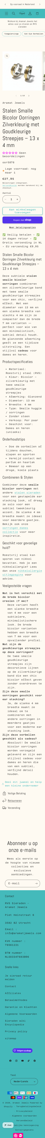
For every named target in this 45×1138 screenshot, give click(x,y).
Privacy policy (16, 1031)
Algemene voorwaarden (24, 1116)
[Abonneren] (36, 883)
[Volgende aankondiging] (40, 4)
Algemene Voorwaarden (21, 1014)
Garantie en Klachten (21, 1007)
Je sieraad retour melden (18, 977)
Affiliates (13, 993)
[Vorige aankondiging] (5, 4)
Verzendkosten (9, 185)
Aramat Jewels (21, 1103)
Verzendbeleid (24, 1121)
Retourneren (15, 800)
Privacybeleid (24, 1111)
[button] (6, 13)
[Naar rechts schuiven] (29, 95)
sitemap (10, 1038)
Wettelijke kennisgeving (24, 1125)
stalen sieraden (27, 492)
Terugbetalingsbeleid (28, 1106)
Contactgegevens (24, 1130)
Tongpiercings (11, 34)
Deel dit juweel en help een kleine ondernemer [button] (23, 784)
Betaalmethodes (16, 1000)
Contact (10, 986)
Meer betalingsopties (22, 227)
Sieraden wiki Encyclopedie (15, 1022)
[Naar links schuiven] (16, 95)
